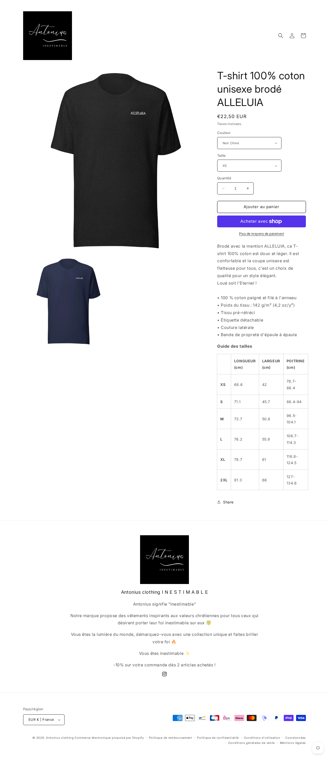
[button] (280, 35)
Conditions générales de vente (251, 743)
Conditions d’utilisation (262, 737)
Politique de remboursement (170, 737)
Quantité (224, 178)
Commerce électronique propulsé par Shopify (109, 737)
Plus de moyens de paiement (261, 234)
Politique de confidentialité (218, 737)
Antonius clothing (60, 737)
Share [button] (228, 502)
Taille (221, 155)
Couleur (224, 133)
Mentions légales (293, 743)
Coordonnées (295, 737)
